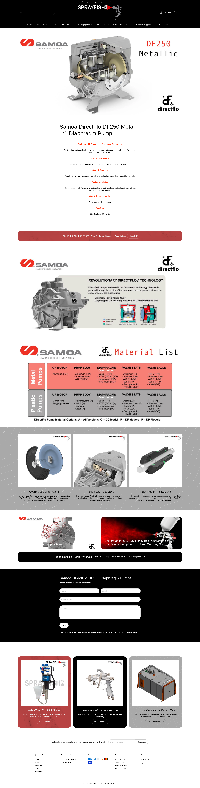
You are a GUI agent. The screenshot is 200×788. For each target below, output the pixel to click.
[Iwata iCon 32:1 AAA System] (44, 683)
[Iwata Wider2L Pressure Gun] (100, 683)
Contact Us (39, 768)
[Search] (52, 12)
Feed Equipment (84, 25)
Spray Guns (32, 25)
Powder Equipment (121, 25)
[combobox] (36, 12)
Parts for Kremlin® (62, 25)
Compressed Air (165, 25)
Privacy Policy (108, 632)
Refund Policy (119, 759)
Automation (102, 25)
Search (37, 762)
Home (37, 759)
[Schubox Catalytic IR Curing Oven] (155, 683)
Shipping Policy (120, 768)
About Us (38, 765)
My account (39, 771)
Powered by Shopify (108, 783)
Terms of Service (125, 632)
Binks (45, 25)
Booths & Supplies (144, 25)
